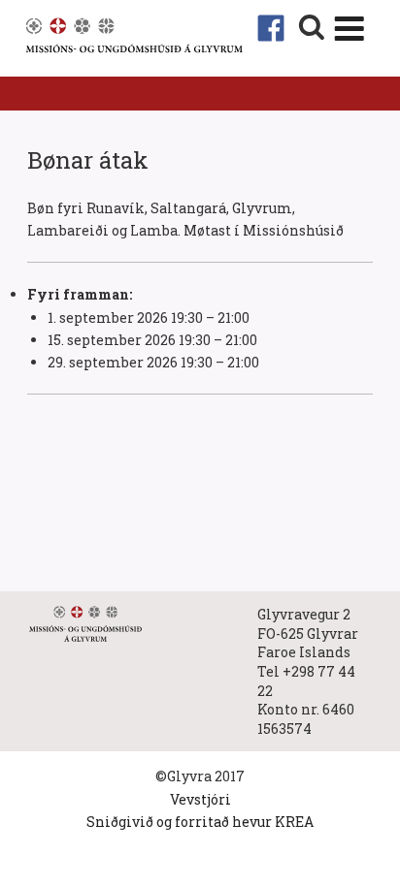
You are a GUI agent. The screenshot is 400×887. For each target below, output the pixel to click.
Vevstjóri (200, 799)
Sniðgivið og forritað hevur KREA (200, 821)
